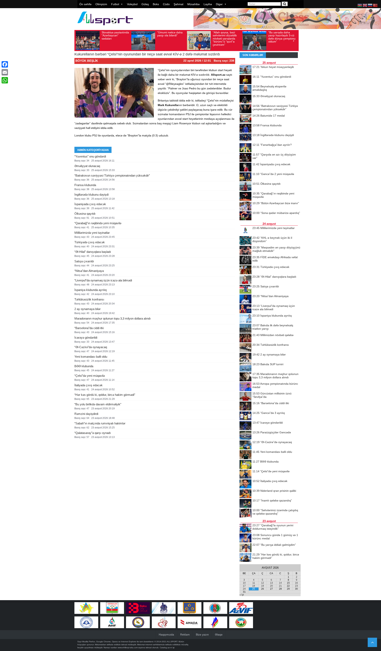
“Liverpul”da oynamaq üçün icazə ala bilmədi (103, 280)
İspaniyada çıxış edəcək (90, 204)
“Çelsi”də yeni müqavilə (89, 375)
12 (262, 582)
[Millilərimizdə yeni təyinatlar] (245, 231)
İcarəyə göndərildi (85, 337)
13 (271, 582)
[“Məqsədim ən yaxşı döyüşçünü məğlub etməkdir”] (245, 250)
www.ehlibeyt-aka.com (128, 647)
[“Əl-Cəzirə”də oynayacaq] (245, 445)
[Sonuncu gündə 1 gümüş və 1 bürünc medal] (245, 538)
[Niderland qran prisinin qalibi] (245, 494)
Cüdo (166, 4)
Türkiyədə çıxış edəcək (89, 242)
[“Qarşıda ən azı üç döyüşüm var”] (245, 157)
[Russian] (370, 5)
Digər (219, 4)
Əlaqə (218, 634)
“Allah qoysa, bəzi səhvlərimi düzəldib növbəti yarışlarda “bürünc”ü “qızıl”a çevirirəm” (225, 38)
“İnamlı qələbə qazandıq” (272, 500)
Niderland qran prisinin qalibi (274, 490)
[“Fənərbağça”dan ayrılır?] (245, 148)
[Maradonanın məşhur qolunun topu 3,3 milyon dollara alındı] (245, 377)
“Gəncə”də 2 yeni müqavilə (273, 174)
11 (253, 582)
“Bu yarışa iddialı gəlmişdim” (274, 544)
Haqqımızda (166, 634)
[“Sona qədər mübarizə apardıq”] (245, 216)
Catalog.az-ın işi (167, 647)
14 (280, 582)
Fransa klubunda (85, 185)
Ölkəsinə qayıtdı (84, 213)
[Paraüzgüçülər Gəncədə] (245, 435)
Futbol (115, 4)
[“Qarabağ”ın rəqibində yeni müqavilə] (245, 196)
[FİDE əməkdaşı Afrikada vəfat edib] (245, 260)
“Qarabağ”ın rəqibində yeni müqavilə (97, 223)
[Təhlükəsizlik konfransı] (245, 348)
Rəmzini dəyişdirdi (86, 413)
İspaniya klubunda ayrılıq (90, 290)
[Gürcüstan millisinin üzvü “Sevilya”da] (245, 396)
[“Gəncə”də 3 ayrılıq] (245, 416)
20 (271, 585)
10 (244, 582)
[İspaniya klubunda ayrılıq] (245, 319)
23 (296, 585)
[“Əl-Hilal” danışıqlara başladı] (245, 280)
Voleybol (132, 4)
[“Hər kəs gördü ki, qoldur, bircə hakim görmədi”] (245, 557)
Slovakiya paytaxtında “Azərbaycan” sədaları (115, 35)
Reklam (185, 634)
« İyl (242, 594)
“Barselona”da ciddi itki (89, 328)
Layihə (208, 4)
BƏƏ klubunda (83, 366)
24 (244, 588)
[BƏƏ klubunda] (245, 464)
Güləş (145, 4)
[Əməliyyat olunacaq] (245, 99)
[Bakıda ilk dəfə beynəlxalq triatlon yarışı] (245, 328)
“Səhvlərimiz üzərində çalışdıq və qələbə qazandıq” (275, 512)
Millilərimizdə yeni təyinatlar (92, 232)
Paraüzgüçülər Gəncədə (271, 432)
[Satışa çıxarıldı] (245, 289)
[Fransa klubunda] (245, 128)
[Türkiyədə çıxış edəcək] (245, 270)
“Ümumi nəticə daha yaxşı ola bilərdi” (170, 34)
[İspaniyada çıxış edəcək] (245, 167)
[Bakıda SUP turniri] (245, 367)
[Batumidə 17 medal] (245, 119)
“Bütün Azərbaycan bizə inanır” (275, 203)
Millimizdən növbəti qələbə (272, 335)
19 (262, 585)
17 (244, 585)
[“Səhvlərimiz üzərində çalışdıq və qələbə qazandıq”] (245, 513)
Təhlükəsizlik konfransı (89, 299)
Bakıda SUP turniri (267, 364)
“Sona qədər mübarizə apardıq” (276, 212)
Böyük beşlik (86, 60)
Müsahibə (193, 4)
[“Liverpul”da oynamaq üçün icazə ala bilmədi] (245, 309)
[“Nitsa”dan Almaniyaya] (245, 299)
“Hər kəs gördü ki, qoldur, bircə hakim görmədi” (104, 394)
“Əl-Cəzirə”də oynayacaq (90, 347)
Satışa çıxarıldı (84, 261)
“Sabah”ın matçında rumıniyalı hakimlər (99, 423)
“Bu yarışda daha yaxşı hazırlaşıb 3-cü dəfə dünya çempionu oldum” (281, 37)
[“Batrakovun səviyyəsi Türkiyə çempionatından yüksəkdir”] (245, 109)
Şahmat (178, 4)
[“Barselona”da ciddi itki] (245, 406)
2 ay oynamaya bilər (87, 309)
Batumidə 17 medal (268, 115)
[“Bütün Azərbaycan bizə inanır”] (245, 206)
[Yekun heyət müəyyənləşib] (245, 70)
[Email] (5, 72)
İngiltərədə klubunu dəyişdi (91, 194)
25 (253, 588)
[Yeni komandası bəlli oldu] (245, 455)
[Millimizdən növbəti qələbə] (245, 338)
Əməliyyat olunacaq (87, 166)
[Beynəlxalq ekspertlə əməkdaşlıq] (245, 89)
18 (253, 585)
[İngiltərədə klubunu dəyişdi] (245, 138)
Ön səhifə (85, 4)
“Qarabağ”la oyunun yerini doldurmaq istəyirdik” (272, 527)
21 (280, 585)
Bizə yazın (202, 634)
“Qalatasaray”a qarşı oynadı (92, 433)
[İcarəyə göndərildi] (245, 426)
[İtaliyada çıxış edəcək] (245, 484)
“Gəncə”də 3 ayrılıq (268, 412)
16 (296, 582)
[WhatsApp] (5, 80)
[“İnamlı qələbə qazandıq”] (245, 503)
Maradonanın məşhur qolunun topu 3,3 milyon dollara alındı (112, 318)
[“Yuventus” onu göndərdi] (245, 80)
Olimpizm (101, 4)
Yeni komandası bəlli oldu (90, 356)
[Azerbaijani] (360, 5)
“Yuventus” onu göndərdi (90, 156)
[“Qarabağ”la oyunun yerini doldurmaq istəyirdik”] (245, 528)
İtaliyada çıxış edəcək (88, 385)
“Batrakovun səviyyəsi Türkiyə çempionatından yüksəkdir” (112, 175)
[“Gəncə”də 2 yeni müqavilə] (245, 177)
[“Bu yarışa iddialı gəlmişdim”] (245, 548)
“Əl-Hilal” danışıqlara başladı (92, 251)
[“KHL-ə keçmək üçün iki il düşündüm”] (245, 241)
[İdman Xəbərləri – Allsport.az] (105, 27)
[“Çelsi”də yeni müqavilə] (245, 474)
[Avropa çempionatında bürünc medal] (245, 387)
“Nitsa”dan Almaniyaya (89, 270)
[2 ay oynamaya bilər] (245, 357)
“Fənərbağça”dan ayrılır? (272, 144)
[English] (365, 5)
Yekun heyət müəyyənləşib (273, 67)
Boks (156, 4)
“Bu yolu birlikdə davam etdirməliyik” (97, 404)
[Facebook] (5, 64)
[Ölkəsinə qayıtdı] (245, 187)
